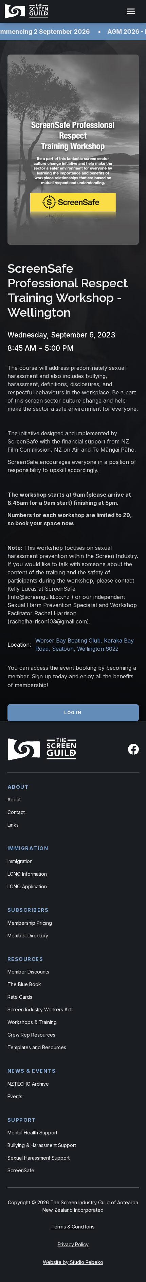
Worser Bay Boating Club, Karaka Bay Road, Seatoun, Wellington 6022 (84, 644)
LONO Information (27, 874)
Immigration (20, 861)
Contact (16, 812)
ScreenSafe (20, 1170)
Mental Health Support (32, 1132)
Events (14, 1096)
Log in (72, 712)
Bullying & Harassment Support (41, 1145)
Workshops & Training (32, 1022)
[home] (27, 11)
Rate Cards (19, 997)
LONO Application (27, 886)
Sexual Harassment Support (38, 1158)
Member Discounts (28, 972)
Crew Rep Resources (31, 1035)
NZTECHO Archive (28, 1084)
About (14, 799)
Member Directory (27, 935)
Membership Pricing (29, 923)
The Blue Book (24, 984)
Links (13, 825)
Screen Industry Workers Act (39, 1009)
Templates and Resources (36, 1047)
